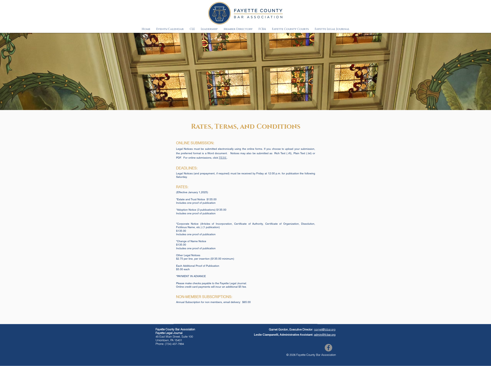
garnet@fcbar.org (324, 329)
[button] (170, 29)
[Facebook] (328, 347)
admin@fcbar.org (324, 334)
